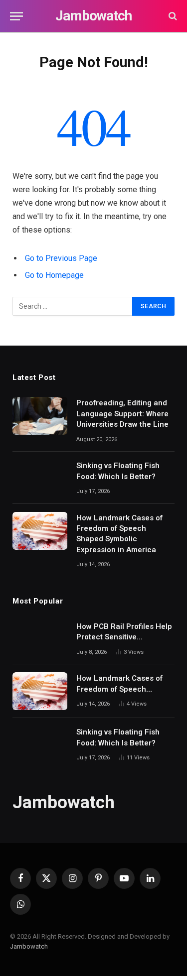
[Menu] (16, 16)
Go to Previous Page (61, 258)
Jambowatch (29, 946)
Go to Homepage (54, 275)
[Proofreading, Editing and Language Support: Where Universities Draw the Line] (39, 416)
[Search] (172, 16)
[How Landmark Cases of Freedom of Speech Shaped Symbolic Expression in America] (39, 531)
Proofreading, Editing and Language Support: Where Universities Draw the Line (122, 413)
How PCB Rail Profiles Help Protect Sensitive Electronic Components (124, 637)
